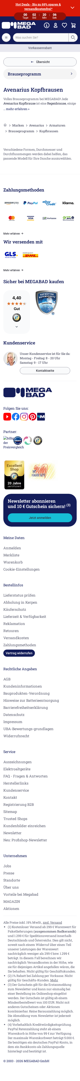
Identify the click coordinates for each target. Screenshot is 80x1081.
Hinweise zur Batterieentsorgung (31, 700)
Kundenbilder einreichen (24, 825)
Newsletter (12, 832)
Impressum (12, 721)
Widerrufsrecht (16, 735)
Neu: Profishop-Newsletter (25, 840)
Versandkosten (16, 637)
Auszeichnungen (17, 761)
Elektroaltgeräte (16, 769)
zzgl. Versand (52, 922)
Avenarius (36, 125)
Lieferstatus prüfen (19, 595)
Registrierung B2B (18, 804)
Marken (18, 125)
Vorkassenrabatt (40, 48)
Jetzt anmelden (40, 518)
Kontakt (10, 797)
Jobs (7, 866)
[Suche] (72, 37)
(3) (68, 505)
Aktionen (11, 908)
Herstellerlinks (15, 783)
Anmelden (12, 547)
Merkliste (11, 555)
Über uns (11, 887)
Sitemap (10, 811)
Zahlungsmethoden (19, 644)
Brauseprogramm (21, 131)
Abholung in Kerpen (20, 602)
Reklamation (14, 623)
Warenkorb (13, 562)
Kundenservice (16, 790)
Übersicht (43, 62)
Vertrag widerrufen (19, 653)
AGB (6, 679)
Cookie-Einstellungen (21, 569)
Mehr (54, 980)
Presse (8, 873)
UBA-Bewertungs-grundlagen (28, 728)
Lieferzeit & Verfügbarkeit (24, 616)
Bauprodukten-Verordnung (26, 693)
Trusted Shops (15, 818)
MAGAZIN (11, 901)
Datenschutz (13, 714)
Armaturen (57, 125)
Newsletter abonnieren (39, 503)
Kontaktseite (45, 370)
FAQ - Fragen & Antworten (25, 776)
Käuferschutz (14, 609)
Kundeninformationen (22, 686)
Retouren (11, 630)
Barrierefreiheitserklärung (25, 707)
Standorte (11, 880)
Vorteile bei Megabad (20, 894)
